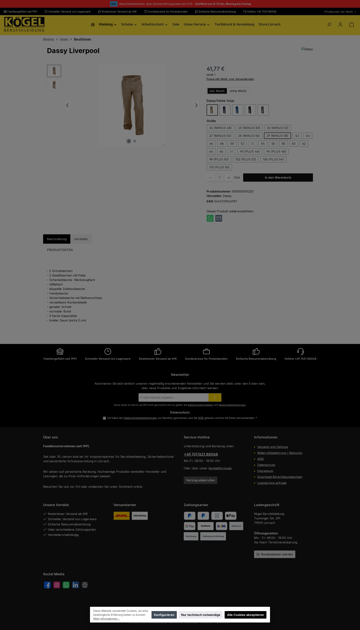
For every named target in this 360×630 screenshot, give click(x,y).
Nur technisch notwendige (200, 615)
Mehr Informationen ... (106, 618)
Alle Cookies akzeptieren (245, 615)
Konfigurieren (164, 615)
